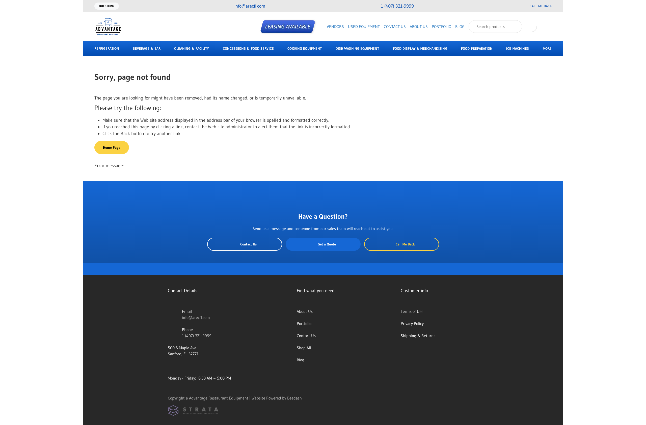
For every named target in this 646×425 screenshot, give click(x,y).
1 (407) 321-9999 (196, 335)
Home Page (111, 147)
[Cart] (546, 26)
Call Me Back (541, 6)
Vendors (335, 26)
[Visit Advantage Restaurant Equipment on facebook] (170, 365)
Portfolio (441, 26)
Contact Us (395, 26)
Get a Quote (327, 244)
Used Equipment (364, 26)
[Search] (515, 26)
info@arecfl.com (196, 317)
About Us (419, 26)
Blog (460, 26)
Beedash (294, 398)
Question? (106, 6)
